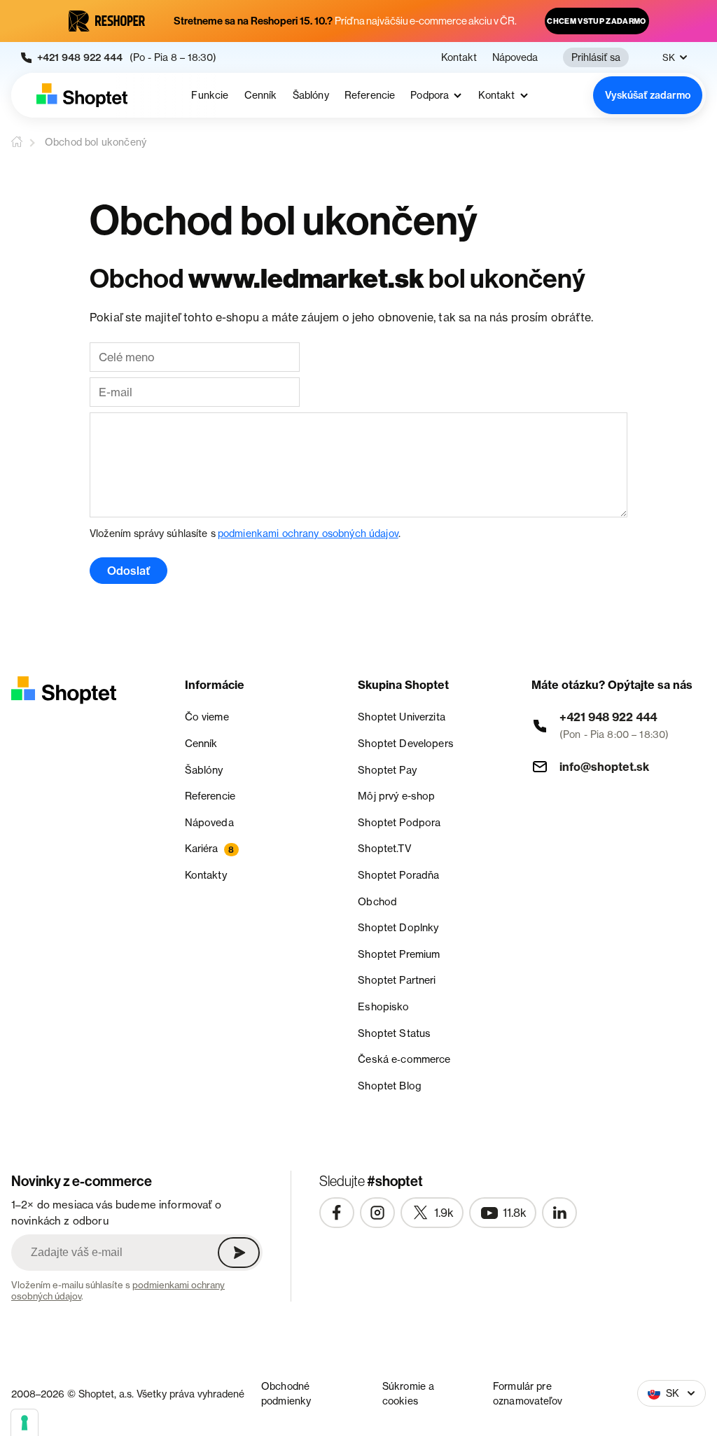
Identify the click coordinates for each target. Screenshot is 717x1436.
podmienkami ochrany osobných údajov (308, 533)
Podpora (429, 95)
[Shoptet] (81, 95)
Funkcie (209, 95)
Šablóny (311, 95)
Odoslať (128, 571)
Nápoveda (515, 57)
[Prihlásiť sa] (239, 1252)
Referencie (370, 95)
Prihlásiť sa (595, 57)
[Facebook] (336, 1212)
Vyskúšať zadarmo (647, 95)
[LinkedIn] (559, 1212)
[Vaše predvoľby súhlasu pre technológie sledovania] (24, 1422)
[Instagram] (377, 1212)
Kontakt (459, 57)
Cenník (260, 95)
